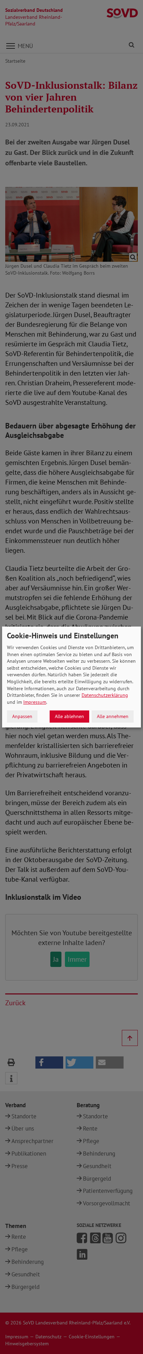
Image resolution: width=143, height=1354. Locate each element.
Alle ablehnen (69, 716)
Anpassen (22, 716)
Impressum (34, 702)
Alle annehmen (112, 716)
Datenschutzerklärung (105, 695)
